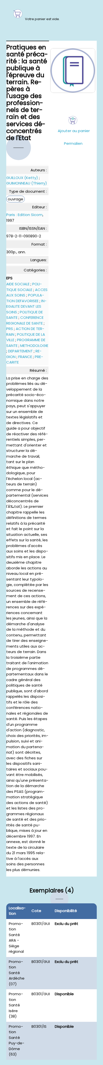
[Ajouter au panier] (73, 120)
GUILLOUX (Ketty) (22, 177)
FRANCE (25, 356)
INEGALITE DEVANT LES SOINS (26, 306)
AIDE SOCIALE (18, 284)
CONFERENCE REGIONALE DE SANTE (25, 320)
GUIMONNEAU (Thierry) (26, 183)
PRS (9, 328)
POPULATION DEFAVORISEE (25, 298)
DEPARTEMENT (20, 351)
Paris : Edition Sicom (24, 214)
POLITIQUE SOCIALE (24, 286)
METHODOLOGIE (34, 345)
